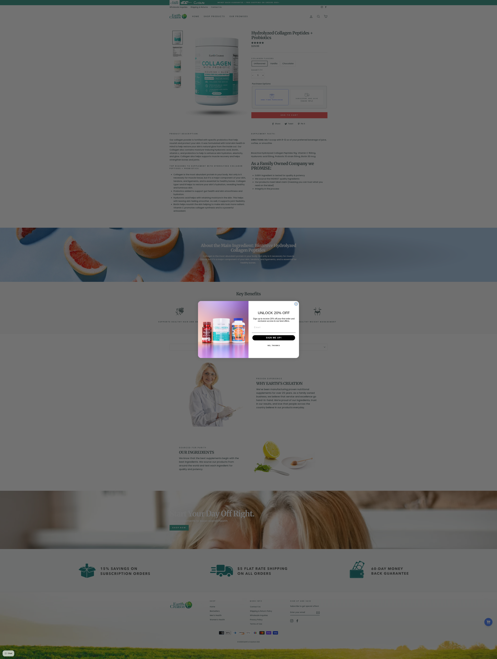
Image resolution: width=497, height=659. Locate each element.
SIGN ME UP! (274, 338)
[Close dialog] (296, 303)
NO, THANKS (274, 345)
